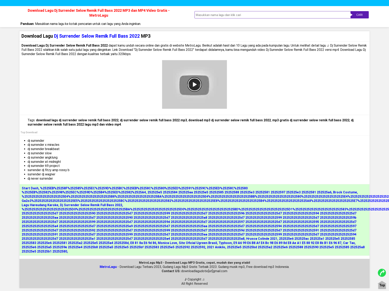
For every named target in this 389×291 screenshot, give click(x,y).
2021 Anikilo (216, 247)
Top (382, 285)
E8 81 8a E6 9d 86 (143, 243)
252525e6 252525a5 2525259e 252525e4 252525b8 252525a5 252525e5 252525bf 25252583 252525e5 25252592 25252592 (113, 247)
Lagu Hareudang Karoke (40, 205)
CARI (359, 14)
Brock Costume (345, 192)
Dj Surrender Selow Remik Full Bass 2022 (91, 205)
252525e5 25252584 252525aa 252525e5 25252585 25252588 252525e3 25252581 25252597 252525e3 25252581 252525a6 (239, 192)
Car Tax (349, 243)
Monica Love (167, 243)
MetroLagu (108, 267)
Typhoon (225, 243)
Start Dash (30, 188)
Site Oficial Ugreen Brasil (198, 243)
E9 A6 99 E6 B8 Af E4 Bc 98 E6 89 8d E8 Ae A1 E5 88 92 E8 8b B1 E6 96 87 (287, 243)
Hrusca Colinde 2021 (261, 239)
